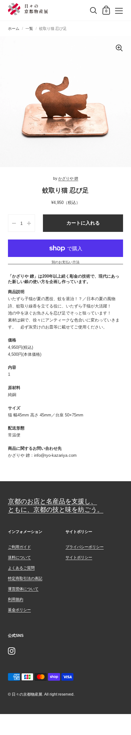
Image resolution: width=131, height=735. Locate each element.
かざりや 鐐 (68, 178)
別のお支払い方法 (65, 262)
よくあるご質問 (21, 568)
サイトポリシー (79, 557)
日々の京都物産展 (27, 694)
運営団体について (23, 589)
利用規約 (15, 599)
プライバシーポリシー (85, 547)
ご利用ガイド (19, 547)
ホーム (13, 28)
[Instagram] (11, 650)
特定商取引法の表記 (25, 578)
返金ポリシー (19, 610)
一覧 (29, 28)
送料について (19, 557)
